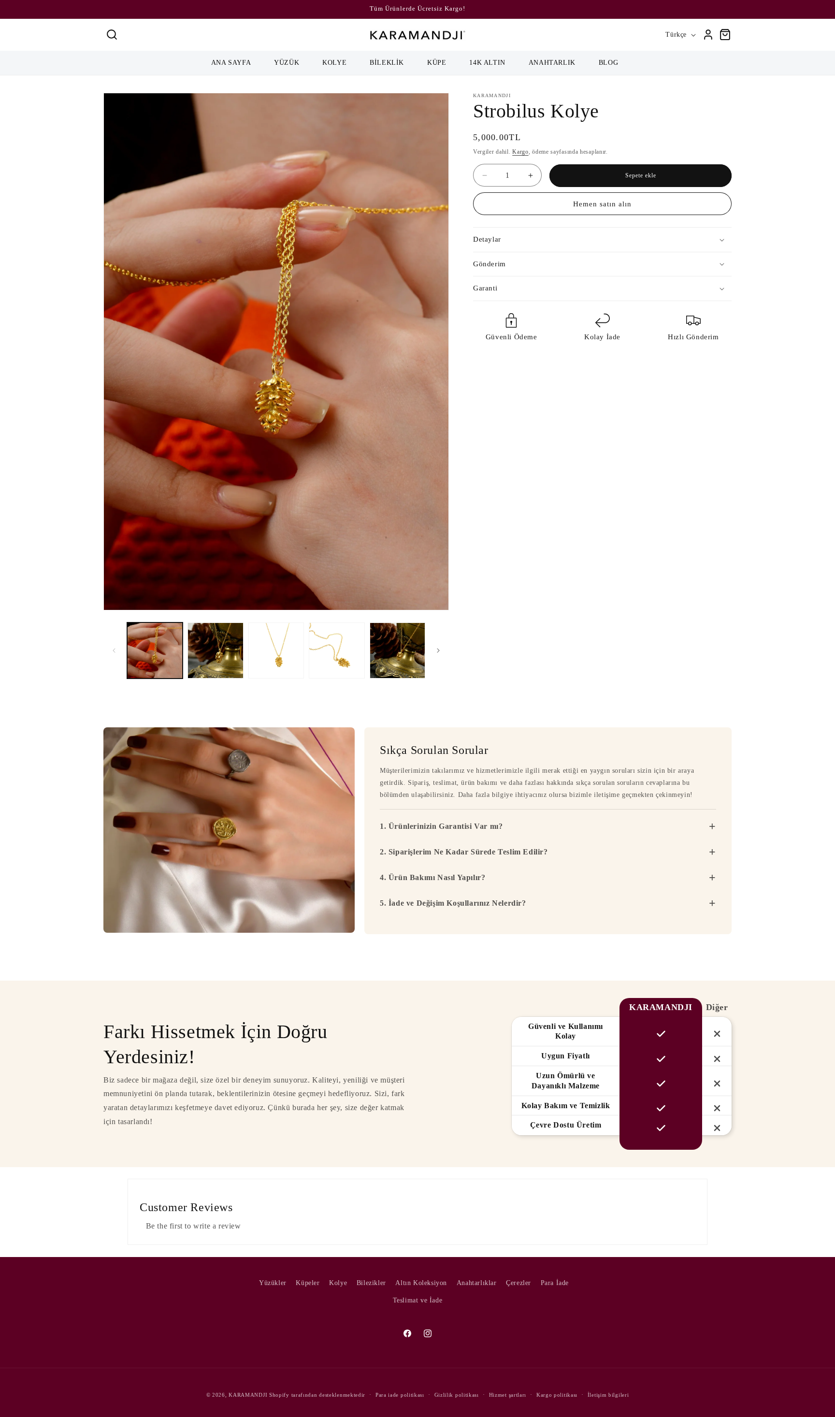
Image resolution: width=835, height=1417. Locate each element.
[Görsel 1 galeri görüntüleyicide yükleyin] (155, 650)
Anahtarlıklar (477, 1283)
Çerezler (518, 1283)
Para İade (555, 1283)
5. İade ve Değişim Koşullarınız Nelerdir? (548, 903)
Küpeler (307, 1283)
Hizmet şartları (508, 1394)
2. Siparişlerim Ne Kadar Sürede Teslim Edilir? (548, 852)
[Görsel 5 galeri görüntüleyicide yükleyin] (397, 650)
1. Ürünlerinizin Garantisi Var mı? (548, 826)
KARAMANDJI (248, 1395)
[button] (111, 35)
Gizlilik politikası (456, 1394)
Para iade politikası (399, 1394)
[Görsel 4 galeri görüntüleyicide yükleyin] (336, 650)
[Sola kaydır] (114, 650)
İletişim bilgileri (608, 1394)
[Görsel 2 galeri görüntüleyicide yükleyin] (215, 650)
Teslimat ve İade (418, 1299)
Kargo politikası (556, 1394)
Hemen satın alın (602, 204)
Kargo (520, 151)
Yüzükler (273, 1283)
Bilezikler (371, 1283)
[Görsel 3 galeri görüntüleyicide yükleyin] (276, 650)
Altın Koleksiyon (421, 1283)
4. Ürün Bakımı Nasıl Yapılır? (548, 877)
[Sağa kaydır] (438, 650)
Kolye (338, 1283)
